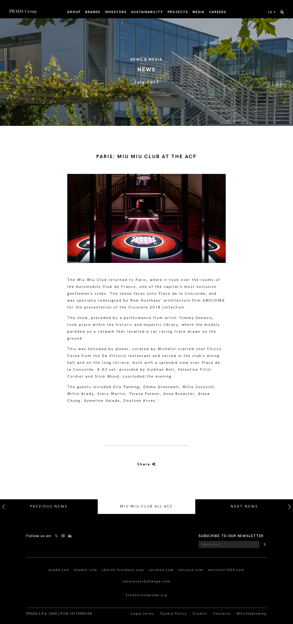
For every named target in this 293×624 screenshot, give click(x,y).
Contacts (222, 614)
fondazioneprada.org (146, 595)
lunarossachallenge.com (146, 581)
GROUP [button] (74, 12)
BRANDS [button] (92, 12)
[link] (146, 464)
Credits (200, 614)
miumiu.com (85, 570)
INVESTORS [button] (116, 12)
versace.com (190, 570)
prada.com (59, 570)
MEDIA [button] (198, 12)
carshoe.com (161, 570)
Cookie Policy (173, 614)
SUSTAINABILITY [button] (147, 12)
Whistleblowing (252, 614)
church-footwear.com (123, 570)
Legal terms (142, 614)
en (270, 12)
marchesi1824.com (226, 570)
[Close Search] (282, 12)
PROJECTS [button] (178, 12)
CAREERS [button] (217, 12)
